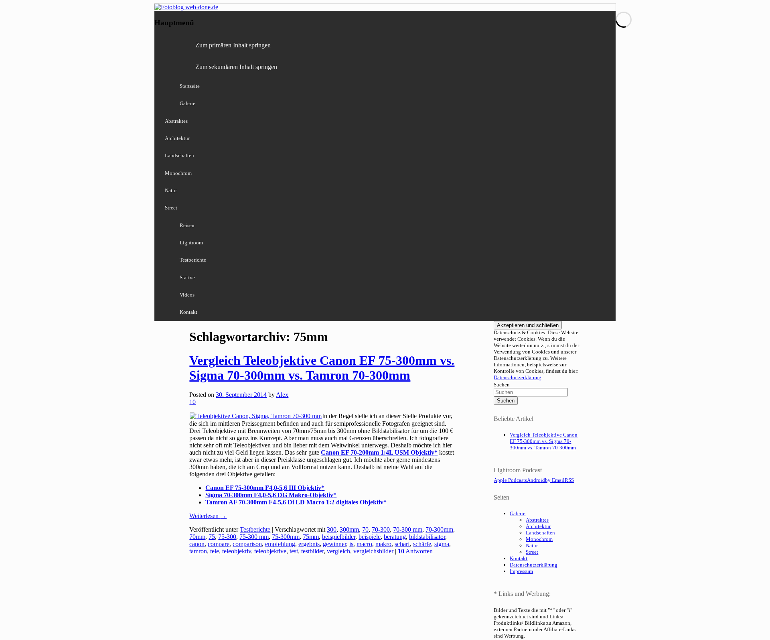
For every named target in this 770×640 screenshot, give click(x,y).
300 (331, 529)
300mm (349, 529)
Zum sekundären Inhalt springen (236, 66)
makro (383, 543)
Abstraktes (176, 121)
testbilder (312, 551)
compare (218, 543)
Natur (171, 190)
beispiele (370, 536)
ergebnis (309, 543)
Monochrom (178, 173)
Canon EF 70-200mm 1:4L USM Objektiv (377, 452)
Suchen (502, 385)
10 (192, 401)
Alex (282, 394)
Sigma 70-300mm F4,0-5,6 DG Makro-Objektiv (269, 495)
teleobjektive (270, 551)
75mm (311, 536)
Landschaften (179, 155)
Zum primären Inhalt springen (233, 45)
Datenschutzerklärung (517, 377)
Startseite (190, 86)
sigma (441, 543)
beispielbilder (338, 536)
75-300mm (286, 536)
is (351, 543)
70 (365, 529)
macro (364, 543)
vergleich (338, 551)
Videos (187, 295)
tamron (198, 551)
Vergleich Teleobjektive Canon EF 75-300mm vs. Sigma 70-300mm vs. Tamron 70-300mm (321, 367)
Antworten (415, 551)
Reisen (187, 225)
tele (214, 551)
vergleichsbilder (373, 551)
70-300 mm (407, 529)
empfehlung (280, 543)
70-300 (381, 529)
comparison (247, 543)
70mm (197, 536)
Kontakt (188, 312)
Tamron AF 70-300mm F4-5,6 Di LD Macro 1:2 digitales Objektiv (294, 502)
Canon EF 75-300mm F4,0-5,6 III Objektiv (263, 487)
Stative (187, 277)
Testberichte (193, 260)
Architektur (177, 138)
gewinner (334, 543)
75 (212, 536)
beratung (395, 536)
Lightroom (191, 243)
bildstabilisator (427, 536)
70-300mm (439, 529)
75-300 (227, 536)
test (294, 551)
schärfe (422, 543)
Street (171, 208)
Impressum (521, 571)
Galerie (187, 103)
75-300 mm (254, 536)
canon (197, 543)
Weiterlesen (208, 515)
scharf (402, 543)
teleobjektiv (236, 551)
